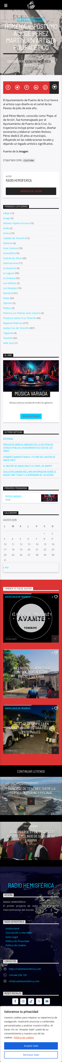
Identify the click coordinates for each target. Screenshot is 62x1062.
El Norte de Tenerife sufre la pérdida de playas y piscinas (31, 790)
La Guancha (9, 268)
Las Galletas (9, 283)
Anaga (6, 218)
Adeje (6, 213)
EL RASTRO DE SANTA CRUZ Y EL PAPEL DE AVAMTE (27, 465)
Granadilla (9, 253)
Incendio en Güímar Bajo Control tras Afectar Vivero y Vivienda (31, 672)
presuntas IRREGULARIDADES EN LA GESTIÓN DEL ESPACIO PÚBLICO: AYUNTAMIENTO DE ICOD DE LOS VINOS (28, 447)
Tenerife (7, 338)
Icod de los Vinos (12, 258)
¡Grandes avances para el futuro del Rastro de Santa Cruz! (29, 458)
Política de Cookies (16, 945)
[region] (31, 1034)
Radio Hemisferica (38, 61)
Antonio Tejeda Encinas (16, 223)
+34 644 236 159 (18, 975)
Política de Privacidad (17, 941)
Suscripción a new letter (19, 932)
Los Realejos (10, 288)
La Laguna (8, 273)
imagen (23, 151)
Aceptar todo (31, 1045)
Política (7, 308)
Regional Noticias (12, 323)
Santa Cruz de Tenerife (31, 20)
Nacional (8, 293)
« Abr (6, 567)
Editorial (7, 243)
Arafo (6, 228)
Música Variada (13, 496)
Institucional (12, 928)
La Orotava (9, 278)
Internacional (10, 263)
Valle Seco (8, 343)
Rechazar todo (31, 1054)
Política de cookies (24, 1037)
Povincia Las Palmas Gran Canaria (22, 313)
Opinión (7, 303)
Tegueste (8, 333)
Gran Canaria (10, 248)
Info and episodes (31, 416)
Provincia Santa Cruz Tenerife (19, 318)
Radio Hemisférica (31, 885)
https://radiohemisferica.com (25, 968)
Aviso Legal (12, 937)
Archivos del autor (30, 191)
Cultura (29, 160)
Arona (6, 233)
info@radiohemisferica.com (24, 981)
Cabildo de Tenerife (14, 238)
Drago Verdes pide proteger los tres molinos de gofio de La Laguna (31, 836)
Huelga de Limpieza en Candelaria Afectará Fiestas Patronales (31, 728)
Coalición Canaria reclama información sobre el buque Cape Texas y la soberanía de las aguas (30, 473)
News (6, 298)
